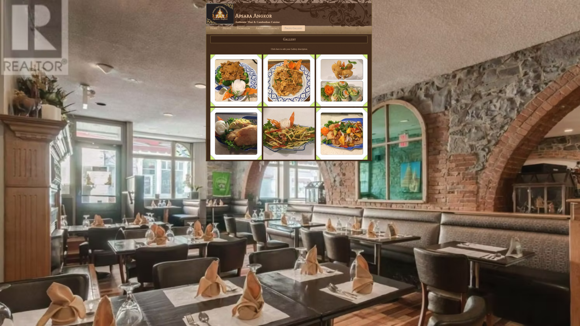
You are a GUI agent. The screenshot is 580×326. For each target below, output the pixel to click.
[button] (236, 80)
